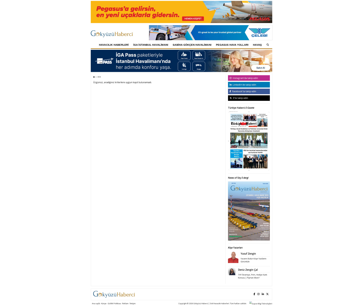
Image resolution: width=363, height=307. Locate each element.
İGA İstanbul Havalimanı (150, 44)
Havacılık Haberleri (114, 44)
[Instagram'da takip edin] (258, 294)
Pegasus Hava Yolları (232, 44)
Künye (103, 303)
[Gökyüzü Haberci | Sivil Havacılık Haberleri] (113, 32)
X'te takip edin (240, 98)
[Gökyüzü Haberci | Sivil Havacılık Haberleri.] (94, 77)
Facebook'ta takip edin (244, 91)
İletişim (133, 303)
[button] (266, 209)
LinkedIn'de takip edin (244, 84)
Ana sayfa (96, 303)
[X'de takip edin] (267, 294)
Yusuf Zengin (248, 253)
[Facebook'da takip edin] (254, 294)
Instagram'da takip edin (245, 78)
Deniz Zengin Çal (248, 269)
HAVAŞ (257, 44)
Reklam (125, 303)
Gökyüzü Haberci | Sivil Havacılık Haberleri (211, 303)
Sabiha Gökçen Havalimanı (192, 44)
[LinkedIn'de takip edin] (263, 294)
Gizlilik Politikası (114, 303)
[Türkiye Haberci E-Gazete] (249, 140)
